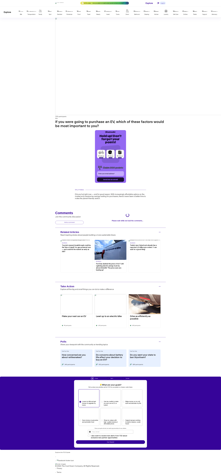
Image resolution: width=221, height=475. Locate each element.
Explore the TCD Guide (62, 452)
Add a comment (69, 222)
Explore (149, 3)
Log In (163, 3)
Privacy (59, 468)
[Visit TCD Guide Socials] (59, 457)
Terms (59, 472)
